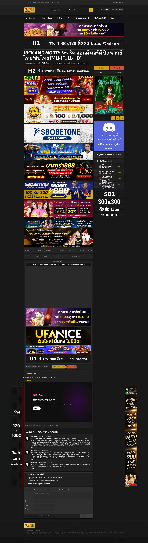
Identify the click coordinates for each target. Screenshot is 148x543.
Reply (32, 447)
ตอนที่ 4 (61, 250)
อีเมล (27, 505)
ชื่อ (26, 501)
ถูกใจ (102, 68)
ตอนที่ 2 (40, 250)
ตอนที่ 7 (93, 250)
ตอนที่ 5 (72, 250)
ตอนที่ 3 (50, 250)
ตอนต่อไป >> (76, 256)
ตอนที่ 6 (82, 250)
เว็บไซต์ (27, 509)
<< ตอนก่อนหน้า (41, 256)
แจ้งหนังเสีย (72, 367)
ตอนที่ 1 (29, 250)
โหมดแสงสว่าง (31, 367)
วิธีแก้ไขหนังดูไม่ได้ (58, 261)
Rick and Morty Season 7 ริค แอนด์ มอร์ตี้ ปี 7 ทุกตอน (45, 425)
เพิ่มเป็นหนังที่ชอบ (59, 367)
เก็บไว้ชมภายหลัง (45, 367)
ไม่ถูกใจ (117, 68)
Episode (39, 374)
